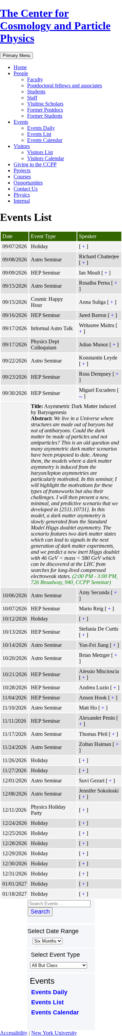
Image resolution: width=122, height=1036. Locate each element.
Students (36, 91)
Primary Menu (16, 55)
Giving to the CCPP (35, 164)
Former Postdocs (45, 110)
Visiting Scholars (45, 104)
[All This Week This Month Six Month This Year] (46, 941)
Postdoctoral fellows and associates (64, 85)
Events (21, 122)
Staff (32, 97)
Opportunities (28, 182)
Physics (22, 195)
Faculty (35, 79)
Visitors (22, 146)
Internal (22, 201)
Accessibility (13, 1033)
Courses (22, 176)
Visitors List (40, 152)
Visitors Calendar (45, 158)
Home (20, 67)
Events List (39, 134)
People (21, 73)
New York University (54, 1033)
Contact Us (26, 189)
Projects (22, 170)
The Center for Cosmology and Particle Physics (55, 25)
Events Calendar (44, 140)
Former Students (44, 116)
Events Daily (41, 128)
